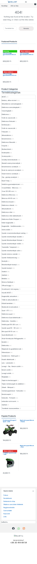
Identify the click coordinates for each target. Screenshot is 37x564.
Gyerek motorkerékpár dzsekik (12, 237)
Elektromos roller (7, 212)
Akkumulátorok (6, 209)
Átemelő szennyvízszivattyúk (11, 163)
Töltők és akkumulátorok (9, 300)
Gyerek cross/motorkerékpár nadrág (13, 233)
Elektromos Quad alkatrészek (11, 317)
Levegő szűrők (6, 373)
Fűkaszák (5, 132)
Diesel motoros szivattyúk (10, 174)
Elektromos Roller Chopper (10, 219)
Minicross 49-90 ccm (8, 198)
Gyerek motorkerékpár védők (11, 243)
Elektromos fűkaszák (8, 142)
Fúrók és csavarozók (8, 118)
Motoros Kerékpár (7, 282)
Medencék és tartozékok (10, 307)
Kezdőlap (4, 6)
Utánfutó (4, 275)
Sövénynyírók (6, 156)
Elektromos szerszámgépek (11, 107)
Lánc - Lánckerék (7, 363)
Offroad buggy (6, 285)
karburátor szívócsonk (9, 401)
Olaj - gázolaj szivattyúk (9, 177)
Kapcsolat (6, 513)
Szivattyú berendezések (9, 160)
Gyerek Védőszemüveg (9, 257)
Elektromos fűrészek (8, 121)
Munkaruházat (6, 149)
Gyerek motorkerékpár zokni (11, 250)
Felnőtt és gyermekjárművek (11, 184)
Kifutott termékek (7, 303)
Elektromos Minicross (8, 195)
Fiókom (5, 495)
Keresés (26, 28)
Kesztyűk (4, 261)
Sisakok (4, 271)
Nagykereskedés (9, 507)
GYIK (4, 517)
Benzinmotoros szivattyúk (10, 166)
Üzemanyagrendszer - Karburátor (12, 391)
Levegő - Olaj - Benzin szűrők (11, 366)
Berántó (4, 342)
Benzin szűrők (6, 370)
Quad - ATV (5, 310)
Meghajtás (5, 377)
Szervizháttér (7, 510)
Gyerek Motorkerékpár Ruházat (12, 240)
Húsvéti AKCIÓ (6, 293)
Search (26, 2)
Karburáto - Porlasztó (8, 398)
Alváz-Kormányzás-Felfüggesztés (12, 338)
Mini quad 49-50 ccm (8, 331)
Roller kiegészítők (7, 223)
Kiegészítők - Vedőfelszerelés (11, 226)
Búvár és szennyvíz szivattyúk (11, 170)
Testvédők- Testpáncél (9, 247)
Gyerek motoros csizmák (10, 254)
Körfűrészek (5, 125)
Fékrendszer (6, 352)
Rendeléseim (7, 498)
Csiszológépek (6, 111)
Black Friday (5, 181)
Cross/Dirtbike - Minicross (10, 188)
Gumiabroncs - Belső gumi (10, 356)
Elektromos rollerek (8, 205)
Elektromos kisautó (8, 202)
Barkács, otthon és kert (9, 100)
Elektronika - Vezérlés (9, 321)
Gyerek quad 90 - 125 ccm (10, 328)
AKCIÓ (4, 97)
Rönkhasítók (5, 153)
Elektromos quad (7, 314)
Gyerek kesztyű (7, 268)
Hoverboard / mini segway (10, 289)
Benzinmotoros (6, 139)
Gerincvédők (6, 230)
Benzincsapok (6, 394)
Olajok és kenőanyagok (9, 380)
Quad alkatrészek (7, 335)
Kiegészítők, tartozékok (9, 296)
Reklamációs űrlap (9, 501)
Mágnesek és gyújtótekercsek (11, 349)
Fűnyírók (4, 146)
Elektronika (5, 345)
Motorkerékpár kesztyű (9, 264)
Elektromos (5, 114)
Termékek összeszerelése (10, 408)
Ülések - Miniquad (7, 387)
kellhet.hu (4, 522)
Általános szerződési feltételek (13, 504)
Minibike (4, 278)
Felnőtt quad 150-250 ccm (10, 324)
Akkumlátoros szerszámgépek (11, 104)
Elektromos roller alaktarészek (11, 216)
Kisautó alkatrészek (8, 359)
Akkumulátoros (6, 135)
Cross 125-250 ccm (8, 191)
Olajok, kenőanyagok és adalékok (13, 384)
